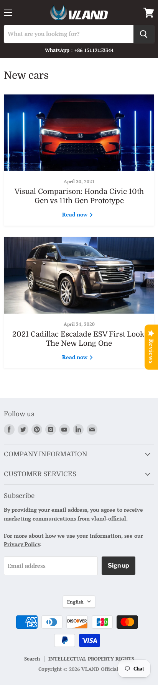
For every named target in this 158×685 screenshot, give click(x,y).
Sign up (118, 565)
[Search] (143, 34)
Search (32, 658)
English (75, 602)
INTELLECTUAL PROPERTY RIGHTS (91, 658)
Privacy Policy (22, 544)
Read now (75, 214)
